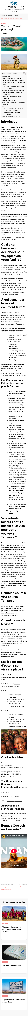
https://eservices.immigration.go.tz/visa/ (14, 375)
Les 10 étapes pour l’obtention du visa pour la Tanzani (15, 87)
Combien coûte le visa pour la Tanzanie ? (12, 97)
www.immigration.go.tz (14, 801)
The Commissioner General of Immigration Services (14, 109)
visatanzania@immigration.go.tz (12, 767)
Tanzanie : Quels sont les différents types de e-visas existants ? (11, 929)
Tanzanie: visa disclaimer (11, 965)
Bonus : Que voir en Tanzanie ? (12, 116)
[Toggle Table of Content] (23, 73)
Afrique (4, 23)
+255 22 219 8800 (15, 820)
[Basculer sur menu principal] (2, 6)
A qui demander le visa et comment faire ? (14, 83)
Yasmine (5, 33)
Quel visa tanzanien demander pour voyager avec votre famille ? (13, 79)
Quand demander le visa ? (11, 100)
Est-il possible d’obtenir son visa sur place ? (14, 103)
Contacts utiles (8, 107)
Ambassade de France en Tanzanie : (13, 113)
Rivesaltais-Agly (15, 6)
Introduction (6, 76)
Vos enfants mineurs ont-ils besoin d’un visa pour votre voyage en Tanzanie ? (13, 92)
